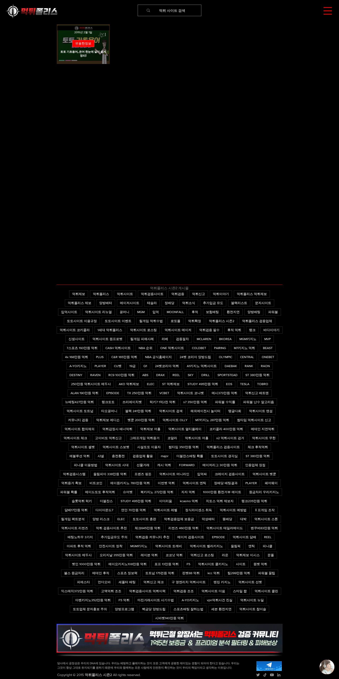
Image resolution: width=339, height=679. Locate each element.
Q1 (145, 366)
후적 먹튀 (234, 330)
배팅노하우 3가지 (80, 537)
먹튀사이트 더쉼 (213, 591)
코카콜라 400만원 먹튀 (226, 429)
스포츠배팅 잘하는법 (188, 609)
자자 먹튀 (188, 492)
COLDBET (199, 348)
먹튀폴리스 (101, 294)
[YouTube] (272, 675)
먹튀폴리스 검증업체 (257, 321)
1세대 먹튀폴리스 (110, 330)
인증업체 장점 (255, 465)
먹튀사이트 (125, 294)
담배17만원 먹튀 (76, 510)
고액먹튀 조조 (111, 591)
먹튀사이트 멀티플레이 (185, 429)
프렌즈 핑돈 (143, 474)
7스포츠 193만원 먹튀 (82, 348)
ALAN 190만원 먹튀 (84, 393)
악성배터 (208, 519)
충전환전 (118, 456)
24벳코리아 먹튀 (167, 366)
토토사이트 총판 (144, 519)
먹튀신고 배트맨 (257, 393)
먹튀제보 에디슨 (108, 420)
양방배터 (105, 303)
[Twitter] (258, 675)
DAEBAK (231, 366)
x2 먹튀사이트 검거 (230, 438)
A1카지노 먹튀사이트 (202, 366)
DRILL (205, 375)
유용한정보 (83, 43)
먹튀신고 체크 (153, 582)
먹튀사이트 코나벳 (190, 393)
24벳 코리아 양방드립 (195, 357)
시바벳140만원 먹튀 (169, 618)
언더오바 (104, 582)
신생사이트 (76, 339)
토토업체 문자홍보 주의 (90, 609)
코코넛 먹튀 (174, 555)
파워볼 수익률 (225, 402)
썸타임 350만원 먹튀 (184, 447)
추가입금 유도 (213, 303)
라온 (225, 555)
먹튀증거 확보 (71, 483)
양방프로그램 (124, 609)
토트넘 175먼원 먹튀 (159, 573)
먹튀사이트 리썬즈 (74, 528)
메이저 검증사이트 (190, 537)
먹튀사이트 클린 (266, 591)
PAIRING (220, 348)
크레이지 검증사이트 (230, 474)
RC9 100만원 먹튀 (121, 375)
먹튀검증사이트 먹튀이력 (147, 591)
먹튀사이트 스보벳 (116, 447)
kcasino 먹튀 (189, 501)
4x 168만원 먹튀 (76, 357)
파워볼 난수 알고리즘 (258, 402)
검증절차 (182, 339)
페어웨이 (271, 483)
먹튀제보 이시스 (248, 555)
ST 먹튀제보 (171, 384)
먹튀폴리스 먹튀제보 (252, 294)
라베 (165, 339)
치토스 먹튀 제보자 (220, 501)
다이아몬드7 (104, 510)
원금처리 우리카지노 (264, 492)
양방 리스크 (101, 519)
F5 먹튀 (124, 600)
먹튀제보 (78, 294)
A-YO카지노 (78, 366)
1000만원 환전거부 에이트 (222, 492)
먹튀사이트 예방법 (233, 510)
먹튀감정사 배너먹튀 (117, 429)
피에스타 (83, 582)
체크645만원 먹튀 (148, 528)
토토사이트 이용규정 (82, 321)
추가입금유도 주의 (114, 537)
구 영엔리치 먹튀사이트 (189, 582)
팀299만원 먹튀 (239, 573)
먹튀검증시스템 (74, 474)
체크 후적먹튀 (258, 447)
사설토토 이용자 (149, 447)
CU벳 (118, 366)
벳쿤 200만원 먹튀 (141, 420)
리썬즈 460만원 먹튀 (183, 528)
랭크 (252, 330)
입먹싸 (202, 474)
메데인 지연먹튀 (262, 429)
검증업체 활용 (143, 456)
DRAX (160, 375)
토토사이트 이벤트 (118, 321)
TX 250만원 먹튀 (139, 393)
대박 (243, 519)
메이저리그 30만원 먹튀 (219, 465)
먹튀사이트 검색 (171, 411)
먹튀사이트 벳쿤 (264, 474)
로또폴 (175, 321)
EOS (229, 384)
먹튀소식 (188, 303)
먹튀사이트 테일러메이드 (224, 528)
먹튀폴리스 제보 (79, 303)
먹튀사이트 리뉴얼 (98, 312)
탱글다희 (234, 411)
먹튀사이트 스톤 (266, 519)
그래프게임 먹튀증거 (145, 438)
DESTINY (75, 375)
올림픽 (236, 546)
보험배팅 (212, 312)
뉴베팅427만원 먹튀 (79, 402)
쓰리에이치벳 (132, 402)
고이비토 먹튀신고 (108, 438)
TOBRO (262, 384)
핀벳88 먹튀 (191, 573)
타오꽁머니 (109, 411)
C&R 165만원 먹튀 (124, 357)
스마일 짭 (240, 591)
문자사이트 (263, 303)
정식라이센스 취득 (198, 510)
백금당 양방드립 (154, 609)
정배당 (169, 303)
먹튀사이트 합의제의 (80, 429)
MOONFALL (175, 312)
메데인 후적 (100, 573)
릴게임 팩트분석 (73, 519)
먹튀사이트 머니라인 (174, 474)
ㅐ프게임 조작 (264, 510)
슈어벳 (128, 492)
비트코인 (95, 483)
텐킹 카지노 (222, 582)
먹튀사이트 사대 (117, 465)
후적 (195, 312)
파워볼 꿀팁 (266, 573)
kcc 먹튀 (214, 573)
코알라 (172, 438)
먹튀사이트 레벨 (165, 510)
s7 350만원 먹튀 (195, 402)
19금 (132, 366)
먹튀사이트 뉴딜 (252, 600)
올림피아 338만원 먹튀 (110, 474)
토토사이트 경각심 (224, 456)
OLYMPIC (225, 357)
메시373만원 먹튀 (224, 393)
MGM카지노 (247, 339)
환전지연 (233, 312)
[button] (328, 11)
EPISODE (112, 393)
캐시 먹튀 (164, 465)
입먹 (155, 312)
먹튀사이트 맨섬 (261, 411)
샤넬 (101, 456)
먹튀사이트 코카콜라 (75, 330)
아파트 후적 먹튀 (79, 546)
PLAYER (100, 366)
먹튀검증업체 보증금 (179, 519)
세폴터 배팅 (127, 582)
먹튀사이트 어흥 (196, 438)
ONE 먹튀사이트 (172, 348)
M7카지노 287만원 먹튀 (212, 420)
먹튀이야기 (221, 294)
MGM (141, 312)
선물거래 (143, 465)
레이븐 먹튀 (149, 555)
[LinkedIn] (279, 675)
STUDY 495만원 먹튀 (202, 384)
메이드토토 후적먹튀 (100, 492)
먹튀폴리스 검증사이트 (223, 447)
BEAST (268, 348)
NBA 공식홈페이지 (158, 357)
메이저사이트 (129, 303)
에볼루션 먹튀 (79, 456)
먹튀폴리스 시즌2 (221, 321)
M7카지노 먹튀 (244, 348)
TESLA (244, 384)
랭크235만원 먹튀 (254, 501)
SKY (190, 375)
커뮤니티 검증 (78, 420)
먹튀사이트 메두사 (78, 555)
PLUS (100, 357)
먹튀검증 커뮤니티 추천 (152, 537)
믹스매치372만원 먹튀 (77, 591)
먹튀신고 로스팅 (202, 555)
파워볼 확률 (68, 492)
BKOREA (225, 339)
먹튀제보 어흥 (150, 429)
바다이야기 (271, 330)
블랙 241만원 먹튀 (138, 411)
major (165, 456)
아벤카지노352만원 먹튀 (93, 600)
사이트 (241, 564)
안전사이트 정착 (110, 546)
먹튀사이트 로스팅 (143, 330)
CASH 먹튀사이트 (118, 348)
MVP (267, 339)
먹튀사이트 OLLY (175, 420)
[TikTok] (265, 675)
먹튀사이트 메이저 (178, 330)
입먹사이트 (69, 312)
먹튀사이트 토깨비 (168, 546)
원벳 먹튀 (260, 564)
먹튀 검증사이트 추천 (111, 528)
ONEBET (268, 357)
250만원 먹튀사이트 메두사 (91, 384)
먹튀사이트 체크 (75, 438)
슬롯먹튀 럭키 (82, 501)
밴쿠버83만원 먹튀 (264, 528)
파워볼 (273, 312)
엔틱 (251, 546)
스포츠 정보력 (127, 573)
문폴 (271, 555)
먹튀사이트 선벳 (250, 582)
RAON (265, 366)
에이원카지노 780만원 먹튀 (130, 483)
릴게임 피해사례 (142, 339)
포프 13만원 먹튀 (167, 564)
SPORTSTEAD (227, 375)
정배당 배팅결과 (226, 483)
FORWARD (187, 465)
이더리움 (165, 501)
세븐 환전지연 (221, 609)
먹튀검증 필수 (209, 330)
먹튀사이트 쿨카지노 (213, 564)
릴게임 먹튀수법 (151, 321)
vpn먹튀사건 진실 (219, 600)
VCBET (164, 393)
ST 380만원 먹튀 (257, 375)
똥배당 (227, 519)
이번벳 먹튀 (166, 483)
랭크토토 (108, 402)
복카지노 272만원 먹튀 (156, 492)
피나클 (267, 546)
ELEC (150, 384)
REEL (176, 375)
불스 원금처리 (74, 573)
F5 (188, 564)
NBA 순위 (145, 348)
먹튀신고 (198, 294)
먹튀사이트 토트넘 (80, 411)
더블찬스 (106, 501)
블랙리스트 (239, 303)
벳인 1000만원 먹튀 (86, 564)
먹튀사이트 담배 (244, 537)
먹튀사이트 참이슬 (252, 609)
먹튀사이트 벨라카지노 (206, 546)
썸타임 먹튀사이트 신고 (254, 420)
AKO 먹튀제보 (129, 384)
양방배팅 (253, 312)
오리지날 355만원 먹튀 (116, 555)
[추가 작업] (107, 34)
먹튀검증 (177, 294)
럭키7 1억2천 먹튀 (162, 402)
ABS (145, 375)
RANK (249, 366)
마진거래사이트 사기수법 (155, 600)
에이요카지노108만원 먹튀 (127, 564)
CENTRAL (247, 357)
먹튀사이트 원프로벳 (107, 339)
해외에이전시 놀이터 (205, 411)
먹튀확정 (194, 321)
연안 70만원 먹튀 (133, 510)
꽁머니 (124, 312)
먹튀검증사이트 (152, 294)
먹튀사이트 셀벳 (83, 447)
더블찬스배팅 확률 (189, 456)
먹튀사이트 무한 (264, 438)
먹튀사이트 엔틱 (194, 483)
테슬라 (152, 303)
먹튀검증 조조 (183, 591)
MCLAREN (204, 339)
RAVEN (95, 375)
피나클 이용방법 (85, 465)
